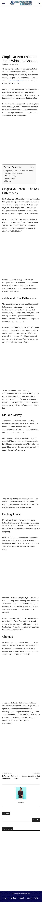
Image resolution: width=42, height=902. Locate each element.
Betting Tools (10, 178)
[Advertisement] (21, 33)
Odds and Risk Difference (14, 173)
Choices (8, 181)
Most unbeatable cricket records (31, 777)
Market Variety (10, 176)
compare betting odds (14, 80)
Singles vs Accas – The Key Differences (19, 171)
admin (6, 64)
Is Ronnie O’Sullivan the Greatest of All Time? (10, 777)
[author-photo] (21, 799)
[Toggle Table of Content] (30, 167)
